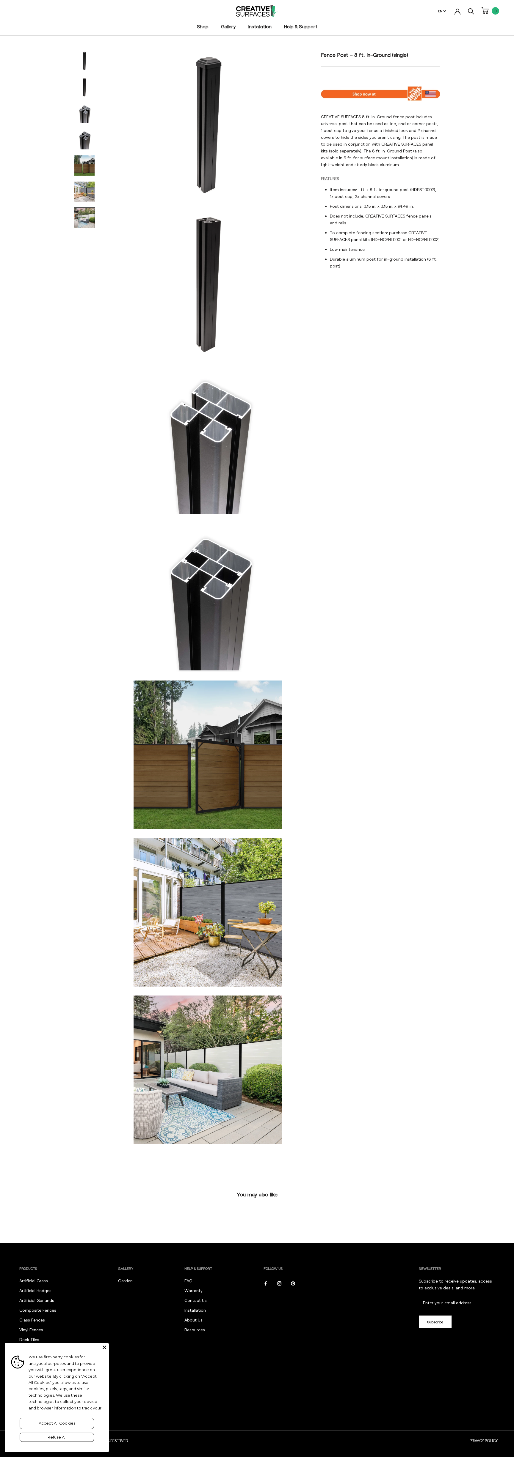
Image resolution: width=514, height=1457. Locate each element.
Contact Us (195, 1300)
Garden (125, 1280)
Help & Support (300, 26)
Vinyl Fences (31, 1329)
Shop (203, 26)
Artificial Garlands (36, 1300)
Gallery (228, 26)
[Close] (104, 1347)
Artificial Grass (33, 1280)
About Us (193, 1319)
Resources (194, 1329)
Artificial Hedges (35, 1290)
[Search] (471, 11)
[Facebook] (266, 1282)
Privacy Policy (484, 1440)
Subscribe (435, 1322)
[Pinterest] (293, 1282)
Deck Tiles (29, 1339)
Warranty (193, 1290)
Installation (260, 26)
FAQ (188, 1280)
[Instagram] (279, 1282)
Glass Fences (32, 1319)
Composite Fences (37, 1310)
